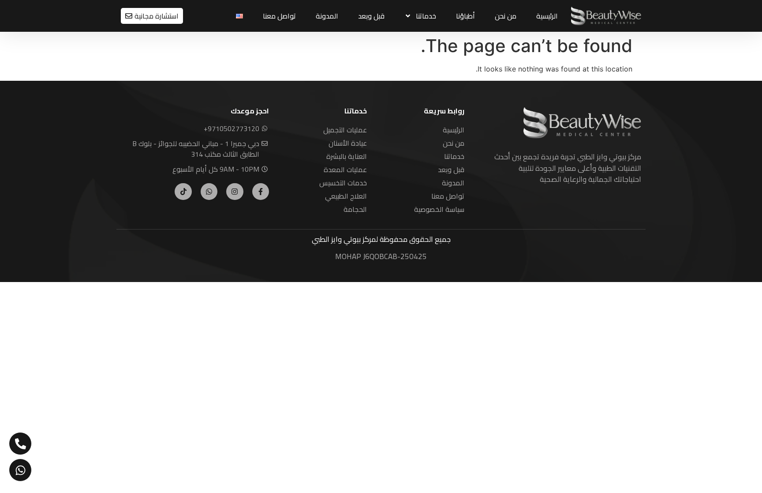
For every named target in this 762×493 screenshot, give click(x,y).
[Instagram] (234, 191)
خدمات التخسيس (343, 182)
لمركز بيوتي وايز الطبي (345, 239)
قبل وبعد (371, 16)
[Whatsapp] (209, 191)
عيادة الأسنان (348, 143)
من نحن (505, 16)
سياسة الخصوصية (439, 209)
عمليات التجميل (345, 129)
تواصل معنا (279, 16)
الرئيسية (547, 16)
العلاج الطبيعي (346, 196)
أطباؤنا (465, 16)
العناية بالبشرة (346, 156)
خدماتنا (426, 16)
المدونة (327, 16)
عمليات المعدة (345, 169)
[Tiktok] (183, 191)
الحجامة (355, 209)
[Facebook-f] (260, 191)
